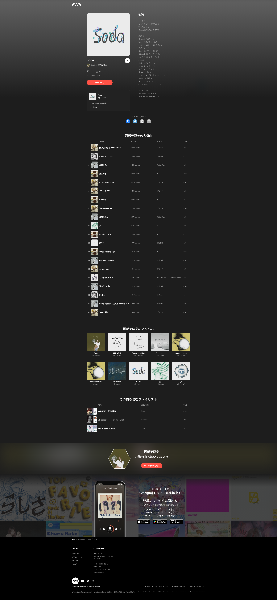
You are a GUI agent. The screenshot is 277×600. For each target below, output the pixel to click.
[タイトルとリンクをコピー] (142, 121)
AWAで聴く (99, 82)
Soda (100, 95)
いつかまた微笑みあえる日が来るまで (114, 303)
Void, (96, 353)
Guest (143, 411)
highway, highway (106, 260)
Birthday (160, 156)
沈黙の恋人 (161, 165)
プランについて (77, 557)
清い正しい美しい (106, 286)
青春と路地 (103, 312)
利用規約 (147, 586)
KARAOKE (117, 353)
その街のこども (105, 234)
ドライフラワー (105, 191)
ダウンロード (76, 553)
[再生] (127, 60)
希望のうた (103, 165)
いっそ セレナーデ (106, 156)
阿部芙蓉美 (102, 65)
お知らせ (75, 560)
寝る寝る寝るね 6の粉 (106, 428)
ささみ (143, 428)
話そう (102, 243)
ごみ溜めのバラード (107, 277)
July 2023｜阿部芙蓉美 (107, 411)
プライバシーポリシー (161, 586)
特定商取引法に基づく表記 (197, 586)
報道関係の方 (97, 567)
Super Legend (181, 353)
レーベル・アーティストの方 (101, 570)
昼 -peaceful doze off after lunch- (111, 420)
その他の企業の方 (98, 572)
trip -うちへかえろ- (106, 182)
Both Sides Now (138, 353)
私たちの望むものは (107, 251)
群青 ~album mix (106, 208)
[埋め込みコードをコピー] (149, 121)
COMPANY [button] (98, 548)
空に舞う (102, 173)
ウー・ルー (160, 353)
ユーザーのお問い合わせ (100, 564)
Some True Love (95, 381)
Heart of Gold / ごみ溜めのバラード (169, 277)
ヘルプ (74, 564)
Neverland (117, 381)
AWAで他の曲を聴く (152, 465)
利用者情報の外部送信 (178, 586)
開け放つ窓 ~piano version (110, 147)
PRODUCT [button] (77, 548)
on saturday (104, 269)
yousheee (144, 420)
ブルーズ (160, 147)
